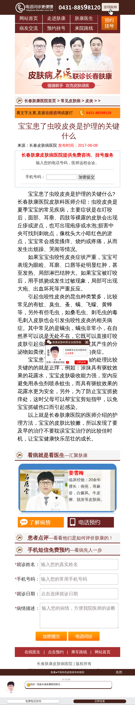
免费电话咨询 (33, 701)
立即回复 (99, 701)
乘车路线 (79, 652)
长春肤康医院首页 (40, 101)
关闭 (119, 672)
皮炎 (89, 101)
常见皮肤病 (71, 101)
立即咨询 (81, 362)
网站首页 (28, 18)
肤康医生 (84, 18)
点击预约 (56, 652)
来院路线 (84, 28)
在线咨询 (53, 113)
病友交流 (28, 28)
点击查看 (69, 353)
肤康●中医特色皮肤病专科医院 (67, 672)
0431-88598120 (98, 113)
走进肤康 (56, 18)
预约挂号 (56, 28)
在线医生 (32, 652)
